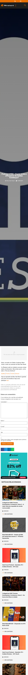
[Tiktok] (18, 1)
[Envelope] (20, 1)
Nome (2, 420)
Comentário (4, 401)
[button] (2, 449)
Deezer (17, 373)
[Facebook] (7, 1)
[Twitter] (9, 1)
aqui (7, 380)
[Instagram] (12, 1)
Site (2, 432)
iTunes (7, 373)
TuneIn (12, 373)
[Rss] (15, 1)
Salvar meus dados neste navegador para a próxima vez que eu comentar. (13, 440)
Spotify (3, 373)
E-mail (3, 426)
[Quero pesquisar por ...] (25, 5)
